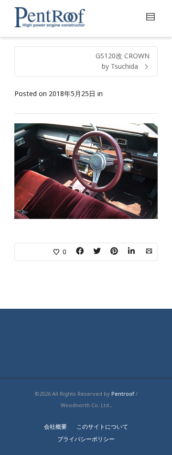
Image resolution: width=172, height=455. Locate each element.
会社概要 (55, 426)
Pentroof (122, 393)
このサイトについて (102, 426)
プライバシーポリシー (86, 439)
